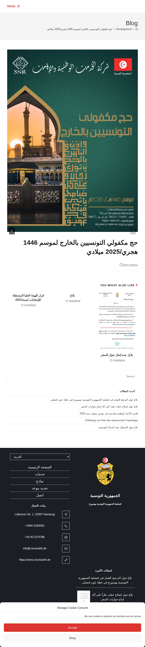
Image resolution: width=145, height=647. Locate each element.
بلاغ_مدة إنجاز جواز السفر (117, 354)
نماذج (40, 481)
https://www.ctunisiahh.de (34, 559)
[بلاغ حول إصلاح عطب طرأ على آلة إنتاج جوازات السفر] (83, 597)
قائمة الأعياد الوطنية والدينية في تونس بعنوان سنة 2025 (109, 413)
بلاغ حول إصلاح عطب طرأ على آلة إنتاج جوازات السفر (109, 406)
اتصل (40, 495)
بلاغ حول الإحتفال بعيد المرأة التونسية (118, 427)
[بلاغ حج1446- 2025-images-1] (68, 140)
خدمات (40, 474)
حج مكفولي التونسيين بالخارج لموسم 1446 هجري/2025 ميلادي (79, 29)
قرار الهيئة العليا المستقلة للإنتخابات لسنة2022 (28, 297)
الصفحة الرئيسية (40, 467)
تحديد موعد (40, 488)
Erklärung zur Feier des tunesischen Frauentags (111, 420)
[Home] (136, 29)
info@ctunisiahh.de (34, 548)
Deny (72, 638)
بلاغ (72, 295)
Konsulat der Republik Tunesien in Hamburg (94, 6)
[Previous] (133, 231)
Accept (72, 627)
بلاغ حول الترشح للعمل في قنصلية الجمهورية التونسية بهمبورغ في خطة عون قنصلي (94, 399)
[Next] (12, 231)
